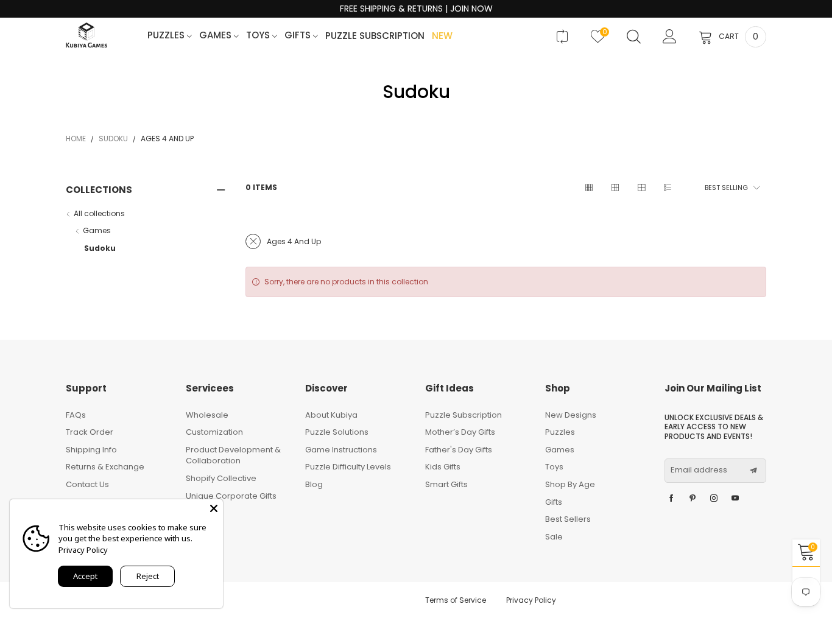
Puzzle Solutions (336, 432)
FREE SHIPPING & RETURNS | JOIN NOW (416, 9)
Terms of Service (455, 600)
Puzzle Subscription (375, 36)
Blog (314, 484)
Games (216, 35)
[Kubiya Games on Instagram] (714, 498)
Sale (554, 537)
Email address (699, 470)
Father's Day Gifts (458, 449)
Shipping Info (91, 449)
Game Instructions (341, 449)
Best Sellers (568, 519)
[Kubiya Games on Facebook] (671, 498)
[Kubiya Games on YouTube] (735, 498)
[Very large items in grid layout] (641, 188)
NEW (442, 36)
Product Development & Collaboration (233, 455)
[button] (753, 470)
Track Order (89, 432)
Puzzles (167, 35)
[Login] (670, 36)
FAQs (76, 415)
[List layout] (667, 188)
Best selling (726, 187)
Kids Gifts (442, 466)
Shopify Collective (221, 478)
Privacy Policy (531, 600)
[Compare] (562, 36)
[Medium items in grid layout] (589, 188)
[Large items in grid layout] (615, 188)
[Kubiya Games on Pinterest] (692, 498)
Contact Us (87, 484)
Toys (259, 35)
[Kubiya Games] (86, 35)
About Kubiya (331, 415)
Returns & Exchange (105, 466)
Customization (214, 432)
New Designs (570, 415)
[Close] (214, 508)
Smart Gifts (446, 484)
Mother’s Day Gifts (460, 432)
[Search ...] (634, 36)
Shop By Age (570, 484)
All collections (99, 213)
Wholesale (207, 415)
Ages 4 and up (294, 241)
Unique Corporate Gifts (231, 496)
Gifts (298, 35)
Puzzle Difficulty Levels (348, 466)
